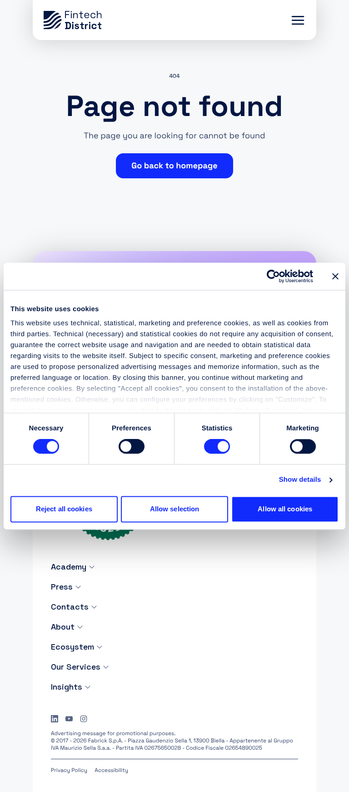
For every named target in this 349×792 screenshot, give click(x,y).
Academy (68, 566)
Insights (66, 686)
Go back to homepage (174, 166)
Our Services (75, 666)
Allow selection (174, 509)
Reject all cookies (64, 509)
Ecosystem (72, 646)
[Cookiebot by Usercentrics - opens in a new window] (273, 276)
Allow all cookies (285, 509)
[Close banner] (335, 276)
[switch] (132, 446)
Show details (300, 480)
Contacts (70, 606)
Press (62, 586)
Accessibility (111, 770)
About (63, 626)
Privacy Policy (69, 770)
